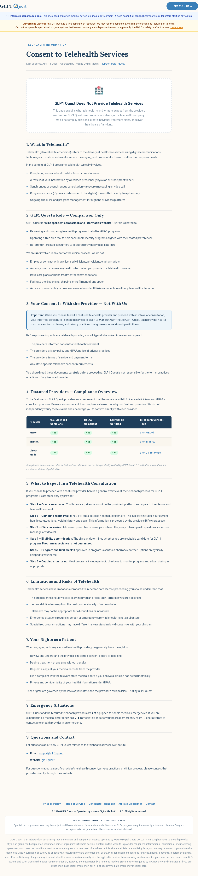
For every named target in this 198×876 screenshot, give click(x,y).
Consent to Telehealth (102, 803)
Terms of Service (74, 803)
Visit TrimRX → (149, 441)
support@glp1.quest (113, 63)
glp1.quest (48, 760)
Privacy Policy (52, 803)
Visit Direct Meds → (152, 452)
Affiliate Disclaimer (130, 803)
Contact (150, 803)
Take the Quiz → (182, 6)
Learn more (177, 27)
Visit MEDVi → (148, 432)
